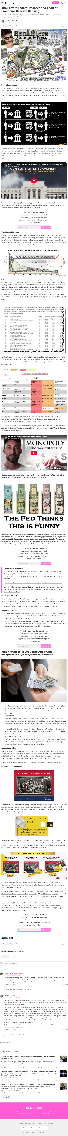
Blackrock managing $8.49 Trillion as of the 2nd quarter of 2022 (21, 421)
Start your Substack (29, 1128)
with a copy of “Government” (11, 847)
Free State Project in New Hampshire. (31, 744)
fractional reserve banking (10, 95)
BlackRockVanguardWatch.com (11, 430)
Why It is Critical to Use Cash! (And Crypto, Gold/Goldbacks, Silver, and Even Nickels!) (27, 653)
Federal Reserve (32, 90)
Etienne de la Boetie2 (12, 20)
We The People (8, 973)
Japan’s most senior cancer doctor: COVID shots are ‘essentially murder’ (28, 1084)
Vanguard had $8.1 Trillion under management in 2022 (40, 419)
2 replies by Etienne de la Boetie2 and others (18, 990)
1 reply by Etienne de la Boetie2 (15, 1035)
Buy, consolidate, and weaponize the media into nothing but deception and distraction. (33, 583)
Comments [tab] (5, 957)
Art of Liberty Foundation (37, 751)
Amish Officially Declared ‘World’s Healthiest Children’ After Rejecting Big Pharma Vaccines (28, 1058)
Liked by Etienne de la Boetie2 (13, 975)
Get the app (42, 1128)
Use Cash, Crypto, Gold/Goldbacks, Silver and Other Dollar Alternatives (29, 621)
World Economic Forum (46, 721)
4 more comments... (6, 1043)
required (6, 996)
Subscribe (55, 3)
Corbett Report (50, 203)
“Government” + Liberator (9, 905)
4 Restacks (22, 938)
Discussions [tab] (15, 1051)
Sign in (63, 3)
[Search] (65, 1051)
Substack (25, 1132)
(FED (39, 90)
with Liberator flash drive (51, 809)
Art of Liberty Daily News (48, 754)
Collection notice (48, 1123)
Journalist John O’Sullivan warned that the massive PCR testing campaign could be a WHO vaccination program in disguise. (28, 1074)
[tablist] (9, 957)
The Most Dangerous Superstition (46, 905)
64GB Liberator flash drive (49, 894)
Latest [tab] (8, 1051)
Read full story (9, 716)
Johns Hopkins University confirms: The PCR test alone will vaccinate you (28, 1071)
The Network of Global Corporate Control (43, 357)
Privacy (35, 1123)
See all (5, 1097)
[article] (34, 1062)
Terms (40, 1123)
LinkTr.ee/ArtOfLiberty (47, 758)
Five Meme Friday (10, 756)
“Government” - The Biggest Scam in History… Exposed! (45, 762)
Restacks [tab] (13, 957)
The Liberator (36, 208)
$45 (41, 809)
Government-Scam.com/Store (24, 618)
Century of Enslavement (21, 203)
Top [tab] (3, 1051)
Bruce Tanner (13, 1077)
